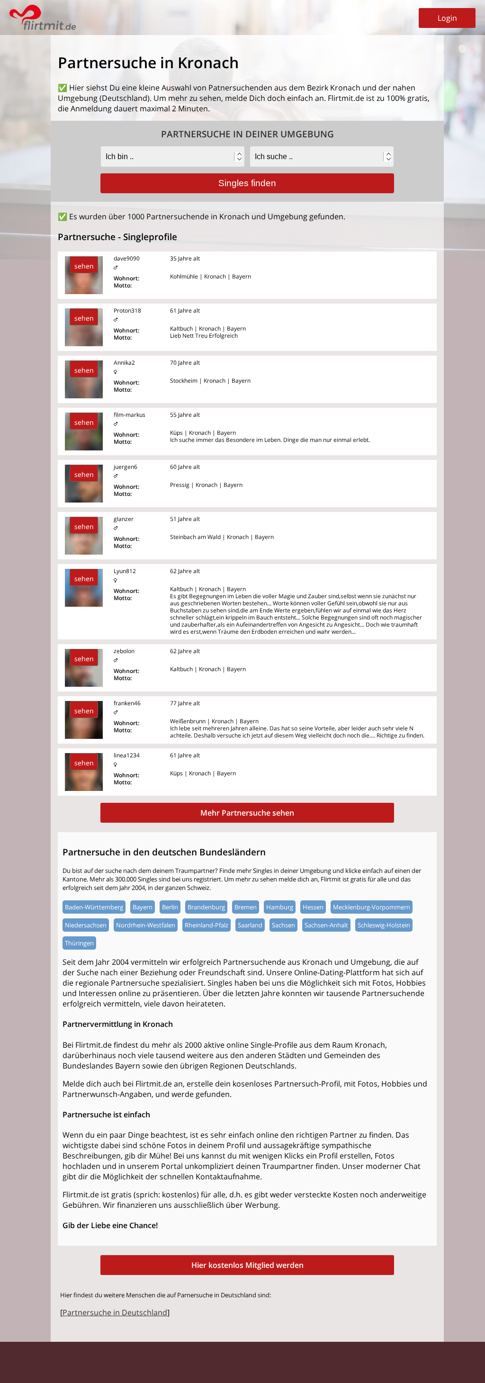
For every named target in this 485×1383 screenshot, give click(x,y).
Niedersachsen (86, 925)
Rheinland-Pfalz (206, 925)
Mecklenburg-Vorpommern (371, 907)
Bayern (143, 907)
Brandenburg (206, 907)
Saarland (250, 925)
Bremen (245, 907)
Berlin (170, 907)
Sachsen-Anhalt (326, 925)
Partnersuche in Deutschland (115, 1312)
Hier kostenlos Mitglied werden (247, 1265)
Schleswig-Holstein (384, 925)
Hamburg (279, 907)
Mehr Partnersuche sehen (247, 813)
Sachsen (283, 925)
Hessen (313, 907)
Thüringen (79, 943)
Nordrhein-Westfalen (145, 925)
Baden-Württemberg (94, 907)
